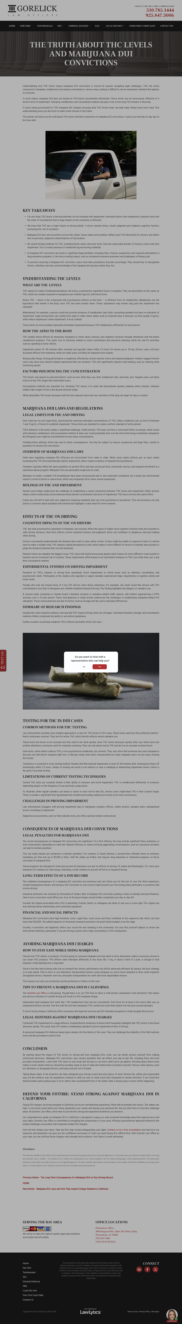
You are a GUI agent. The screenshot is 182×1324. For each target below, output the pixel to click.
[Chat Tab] (91, 662)
